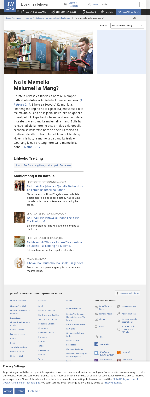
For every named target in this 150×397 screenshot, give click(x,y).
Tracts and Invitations (47, 319)
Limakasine (43, 328)
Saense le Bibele (17, 351)
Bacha (13, 338)
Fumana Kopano (104, 314)
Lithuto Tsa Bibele (18, 300)
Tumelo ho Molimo (18, 347)
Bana (12, 343)
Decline (20, 391)
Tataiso (41, 345)
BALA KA (104, 25)
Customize (34, 391)
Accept (8, 391)
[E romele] (134, 18)
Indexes (41, 341)
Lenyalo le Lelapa (17, 334)
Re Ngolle (70, 328)
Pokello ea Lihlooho (47, 323)
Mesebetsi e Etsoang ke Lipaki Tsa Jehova (76, 355)
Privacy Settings (112, 382)
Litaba (69, 300)
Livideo (41, 354)
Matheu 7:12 (32, 147)
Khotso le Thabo (17, 329)
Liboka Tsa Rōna (73, 340)
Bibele (41, 306)
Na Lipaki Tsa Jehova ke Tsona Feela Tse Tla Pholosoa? (53, 219)
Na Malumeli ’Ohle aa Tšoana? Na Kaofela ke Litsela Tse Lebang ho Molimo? (54, 244)
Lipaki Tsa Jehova (13, 18)
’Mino (40, 359)
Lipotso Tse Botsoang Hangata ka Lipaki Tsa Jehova (48, 18)
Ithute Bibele (15, 318)
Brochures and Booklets (48, 315)
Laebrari (42, 300)
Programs (42, 337)
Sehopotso (71, 344)
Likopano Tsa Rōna (74, 349)
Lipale (68, 361)
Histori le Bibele (17, 356)
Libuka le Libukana (46, 310)
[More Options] (141, 18)
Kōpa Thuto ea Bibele (75, 324)
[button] (64, 12)
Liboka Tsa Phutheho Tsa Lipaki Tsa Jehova (55, 263)
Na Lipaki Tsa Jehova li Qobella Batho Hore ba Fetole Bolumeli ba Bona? (55, 188)
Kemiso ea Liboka (46, 332)
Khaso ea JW (43, 350)
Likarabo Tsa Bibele (18, 306)
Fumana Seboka (126, 306)
